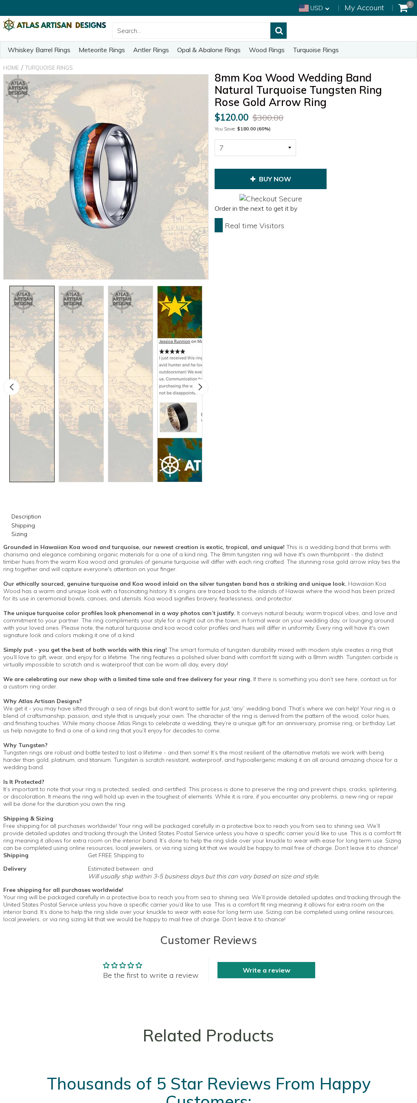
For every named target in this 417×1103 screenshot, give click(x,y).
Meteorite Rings (102, 50)
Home (11, 67)
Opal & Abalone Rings (209, 50)
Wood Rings (267, 50)
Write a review (266, 970)
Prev (11, 387)
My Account (364, 7)
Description (26, 516)
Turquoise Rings (316, 50)
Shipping (23, 525)
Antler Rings (151, 50)
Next (200, 387)
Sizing (19, 534)
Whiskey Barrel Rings (39, 50)
